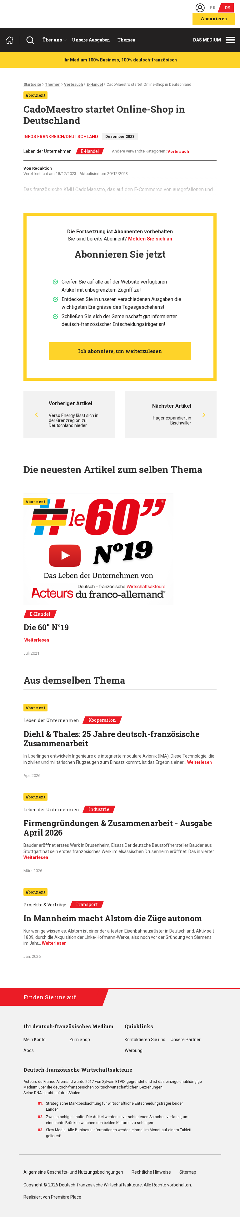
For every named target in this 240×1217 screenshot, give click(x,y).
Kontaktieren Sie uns (145, 1039)
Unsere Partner (186, 1039)
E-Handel (95, 84)
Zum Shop (79, 1039)
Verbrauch (73, 84)
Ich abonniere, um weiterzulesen (120, 351)
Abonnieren (214, 19)
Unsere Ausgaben (91, 40)
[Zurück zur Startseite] (12, 40)
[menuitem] (53, 40)
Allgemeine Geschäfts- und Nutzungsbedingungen (73, 1172)
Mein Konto (34, 1039)
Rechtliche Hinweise (151, 1172)
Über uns (52, 40)
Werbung (133, 1050)
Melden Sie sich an (150, 239)
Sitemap (187, 1172)
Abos (28, 1050)
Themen (127, 40)
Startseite (32, 84)
